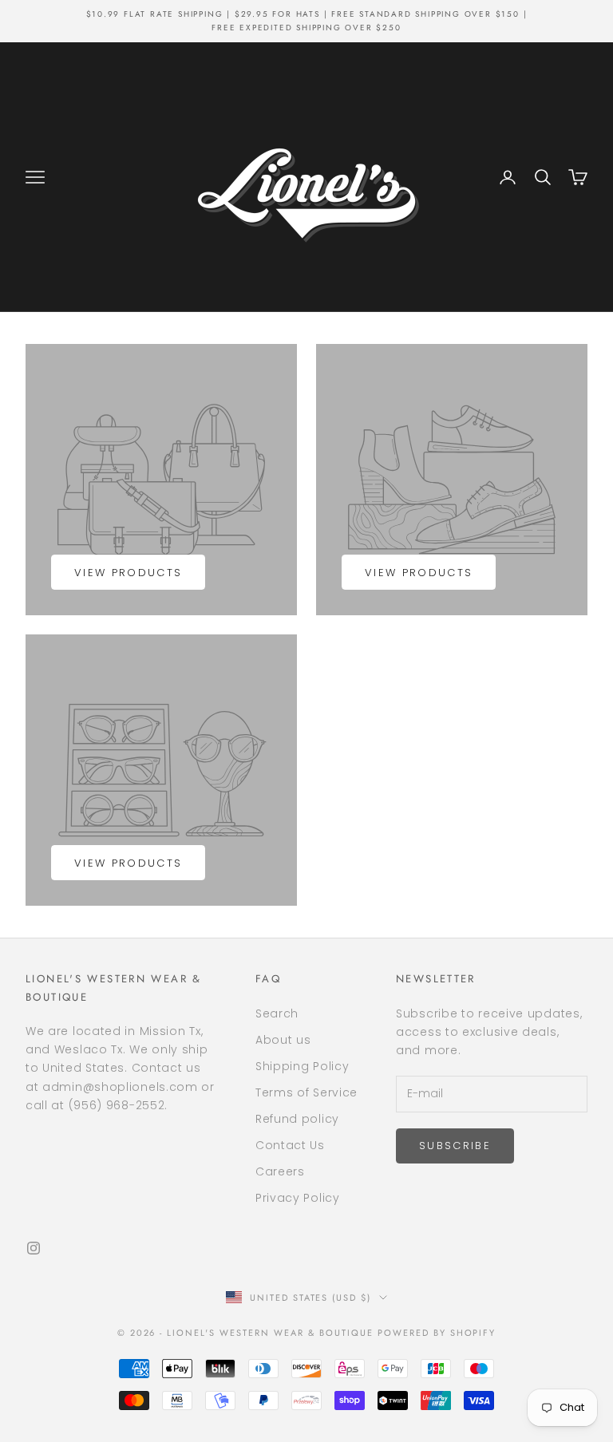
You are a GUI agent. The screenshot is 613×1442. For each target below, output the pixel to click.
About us (283, 1040)
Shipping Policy (302, 1066)
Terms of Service (306, 1092)
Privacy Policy (297, 1198)
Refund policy (297, 1119)
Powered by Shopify (437, 1332)
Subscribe (455, 1145)
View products (128, 572)
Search (277, 1013)
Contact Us (290, 1145)
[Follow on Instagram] (34, 1248)
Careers (280, 1171)
